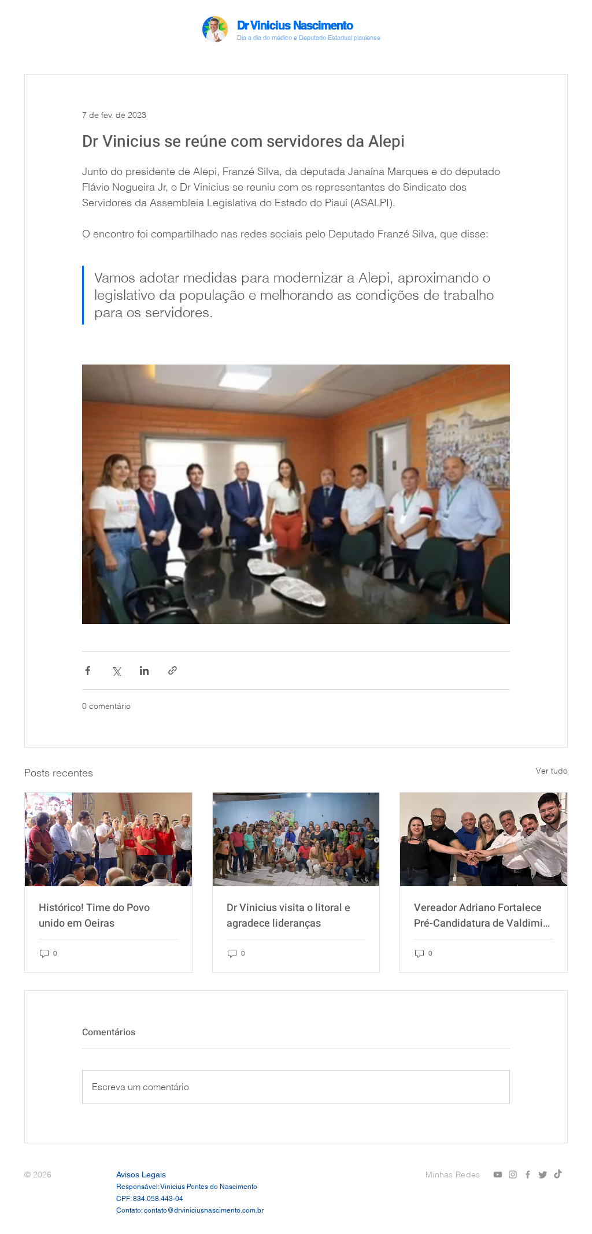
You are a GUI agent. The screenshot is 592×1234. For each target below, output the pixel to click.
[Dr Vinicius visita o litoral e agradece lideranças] (296, 839)
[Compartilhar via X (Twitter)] (115, 670)
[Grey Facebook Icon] (528, 1174)
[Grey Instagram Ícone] (513, 1174)
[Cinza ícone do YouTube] (498, 1174)
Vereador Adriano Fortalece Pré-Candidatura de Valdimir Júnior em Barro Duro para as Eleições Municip (481, 915)
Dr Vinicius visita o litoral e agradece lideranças (288, 915)
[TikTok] (558, 1174)
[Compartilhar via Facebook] (87, 670)
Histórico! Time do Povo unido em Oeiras (94, 915)
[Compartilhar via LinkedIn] (144, 670)
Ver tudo (552, 770)
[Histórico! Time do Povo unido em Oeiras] (108, 839)
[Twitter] (543, 1174)
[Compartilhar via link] (172, 670)
